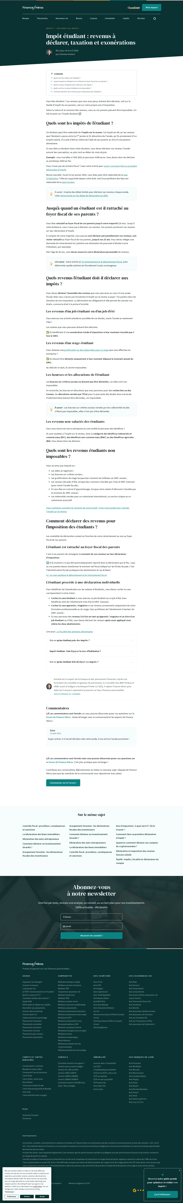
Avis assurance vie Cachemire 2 (142, 1024)
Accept (42, 1196)
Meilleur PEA (63, 988)
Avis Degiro (98, 988)
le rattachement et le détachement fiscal (102, 261)
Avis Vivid (133, 1095)
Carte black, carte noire (33, 1079)
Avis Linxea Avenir (136, 991)
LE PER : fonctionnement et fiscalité (38, 991)
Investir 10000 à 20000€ (68, 1076)
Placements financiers (32, 1021)
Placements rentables (32, 1024)
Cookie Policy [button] (37, 1186)
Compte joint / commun (33, 1066)
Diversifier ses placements (34, 1008)
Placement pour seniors (33, 1034)
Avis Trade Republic (101, 995)
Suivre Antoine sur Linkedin (67, 693)
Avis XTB (97, 985)
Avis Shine (133, 1082)
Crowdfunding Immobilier (104, 1069)
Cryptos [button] (93, 18)
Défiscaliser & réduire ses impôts (37, 1004)
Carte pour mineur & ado (33, 1085)
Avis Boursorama (136, 1073)
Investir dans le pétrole (33, 1011)
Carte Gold (27, 1075)
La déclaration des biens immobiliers (41, 834)
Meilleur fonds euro (66, 995)
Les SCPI (97, 1066)
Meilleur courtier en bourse (69, 985)
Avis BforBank (135, 1066)
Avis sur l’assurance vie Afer (140, 1021)
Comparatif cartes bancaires (35, 1072)
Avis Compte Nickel (137, 1076)
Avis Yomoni (134, 985)
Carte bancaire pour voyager (35, 1095)
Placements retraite (31, 1030)
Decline (27, 1196)
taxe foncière (68, 182)
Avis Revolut (134, 1069)
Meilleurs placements (67, 1008)
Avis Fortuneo (135, 1063)
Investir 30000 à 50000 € (68, 1079)
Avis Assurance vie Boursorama (142, 1011)
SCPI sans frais (99, 1082)
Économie (27, 1118)
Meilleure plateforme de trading (72, 1050)
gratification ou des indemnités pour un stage (86, 350)
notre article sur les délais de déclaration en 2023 (84, 195)
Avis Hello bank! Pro (138, 1099)
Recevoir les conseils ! (91, 935)
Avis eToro (97, 982)
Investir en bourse (30, 985)
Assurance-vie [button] (62, 18)
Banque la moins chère (32, 1069)
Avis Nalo (133, 982)
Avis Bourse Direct (101, 998)
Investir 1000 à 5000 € (67, 1073)
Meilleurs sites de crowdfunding (71, 1004)
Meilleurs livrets (65, 1034)
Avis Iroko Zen (99, 1086)
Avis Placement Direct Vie (140, 1001)
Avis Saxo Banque (100, 1004)
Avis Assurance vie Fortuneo (141, 1014)
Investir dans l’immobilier (104, 1063)
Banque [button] (25, 18)
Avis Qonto (133, 1086)
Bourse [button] (79, 18)
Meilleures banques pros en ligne (72, 1030)
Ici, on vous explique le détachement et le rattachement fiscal (76, 575)
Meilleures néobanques (68, 1037)
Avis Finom (133, 1092)
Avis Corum (98, 1089)
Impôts (49, 28)
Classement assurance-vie (69, 991)
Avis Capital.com (100, 991)
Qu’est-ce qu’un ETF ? (32, 995)
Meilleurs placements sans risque (72, 1014)
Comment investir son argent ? (71, 1063)
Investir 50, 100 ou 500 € (68, 1069)
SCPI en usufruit (100, 1076)
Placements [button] (42, 18)
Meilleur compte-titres (68, 1001)
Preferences (11, 1196)
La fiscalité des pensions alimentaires (74, 631)
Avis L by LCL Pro (136, 1102)
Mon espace (152, 7)
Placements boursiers (32, 1027)
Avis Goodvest (135, 1004)
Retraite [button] (141, 18)
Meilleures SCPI (64, 1017)
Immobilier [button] (110, 18)
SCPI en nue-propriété (103, 1079)
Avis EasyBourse (100, 1027)
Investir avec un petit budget (70, 1066)
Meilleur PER (63, 998)
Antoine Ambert (67, 54)
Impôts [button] (126, 18)
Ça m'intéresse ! (162, 1194)
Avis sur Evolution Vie (138, 1017)
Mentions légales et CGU (79, 1183)
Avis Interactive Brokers (103, 1008)
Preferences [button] (9, 1192)
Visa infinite (28, 1082)
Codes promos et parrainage (35, 1017)
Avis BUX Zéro (99, 1001)
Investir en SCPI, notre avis (105, 1073)
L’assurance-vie (29, 988)
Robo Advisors (64, 1040)
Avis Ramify (134, 1008)
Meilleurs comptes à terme (69, 1027)
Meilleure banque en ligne (69, 982)
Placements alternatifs (33, 1037)
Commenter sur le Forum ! (63, 782)
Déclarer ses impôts (68, 28)
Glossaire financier (30, 1115)
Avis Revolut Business (138, 1089)
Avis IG (96, 1011)
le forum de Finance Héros (59, 762)
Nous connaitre (54, 1183)
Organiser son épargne (32, 982)
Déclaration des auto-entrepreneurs (41, 839)
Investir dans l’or (30, 1014)
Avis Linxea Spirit (136, 988)
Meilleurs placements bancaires (71, 1011)
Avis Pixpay (134, 1079)
